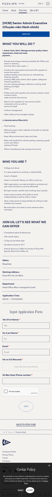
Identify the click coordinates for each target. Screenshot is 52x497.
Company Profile (9, 452)
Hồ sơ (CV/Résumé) (12, 359)
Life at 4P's (34, 10)
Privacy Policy (7, 455)
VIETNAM (21, 3)
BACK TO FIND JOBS (26, 424)
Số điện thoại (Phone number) (16, 375)
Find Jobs (23, 10)
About (13, 10)
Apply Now (26, 34)
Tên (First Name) (10, 319)
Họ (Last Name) (10, 333)
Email (5, 346)
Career (5, 10)
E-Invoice (6, 461)
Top (3, 432)
